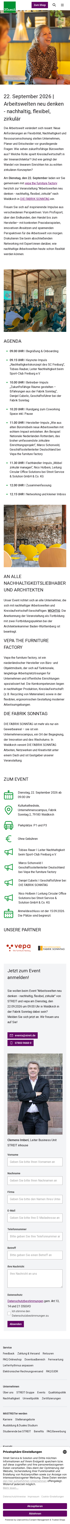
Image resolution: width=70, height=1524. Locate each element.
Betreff (11, 1247)
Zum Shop (40, 5)
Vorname (12, 1154)
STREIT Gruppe (25, 1392)
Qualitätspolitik (57, 1392)
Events (41, 1392)
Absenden (16, 1324)
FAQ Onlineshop (12, 1359)
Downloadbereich (35, 1359)
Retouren (48, 1353)
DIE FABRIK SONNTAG (34, 199)
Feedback (8, 1353)
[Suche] (54, 5)
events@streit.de (25, 1035)
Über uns (8, 1392)
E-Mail (11, 1210)
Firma (10, 1191)
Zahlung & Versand (28, 1353)
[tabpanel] (35, 47)
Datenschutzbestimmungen (25, 1301)
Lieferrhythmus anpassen (18, 1365)
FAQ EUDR (52, 1371)
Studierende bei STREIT (17, 1431)
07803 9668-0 (23, 1042)
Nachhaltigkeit (11, 1398)
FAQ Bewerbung (56, 1431)
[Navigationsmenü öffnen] (62, 5)
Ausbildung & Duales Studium (20, 1425)
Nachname (13, 1173)
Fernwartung (55, 1359)
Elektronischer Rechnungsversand (23, 1371)
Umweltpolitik (31, 1398)
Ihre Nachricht (15, 1266)
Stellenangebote (25, 1419)
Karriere (7, 1419)
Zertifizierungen (51, 1398)
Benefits (39, 1431)
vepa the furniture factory (41, 183)
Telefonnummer (17, 1229)
